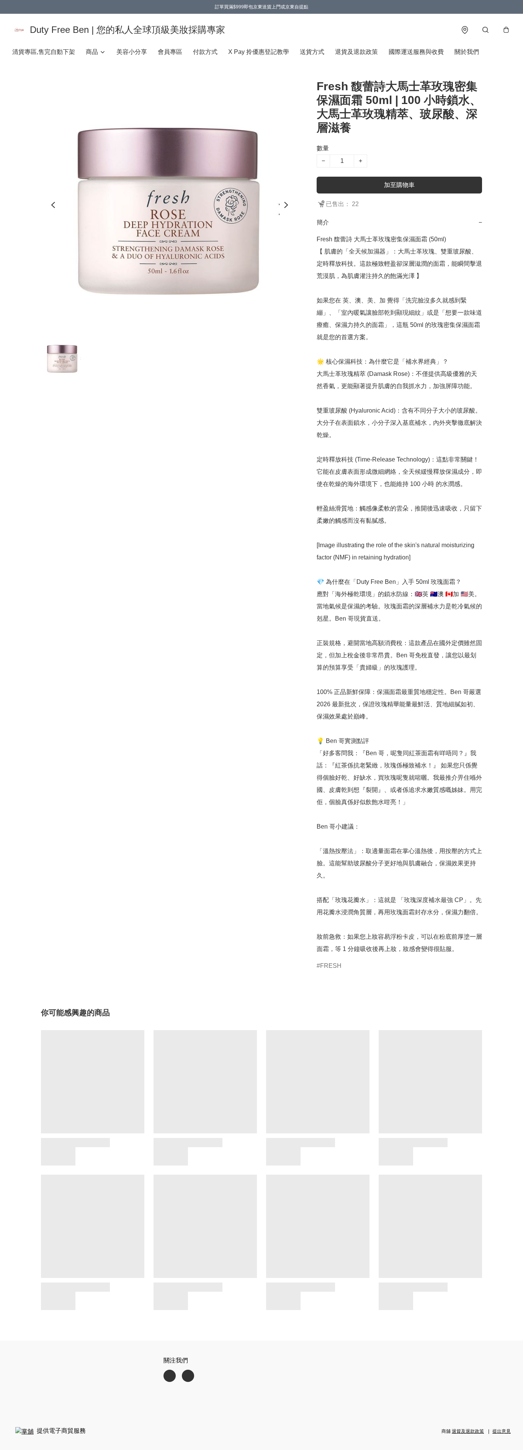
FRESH (331, 965)
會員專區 (170, 52)
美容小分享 (131, 52)
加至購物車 (399, 185)
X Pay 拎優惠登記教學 (258, 52)
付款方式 (205, 52)
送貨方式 (312, 52)
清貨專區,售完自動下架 (43, 52)
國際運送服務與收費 (416, 52)
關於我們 (466, 52)
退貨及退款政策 (356, 52)
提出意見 (501, 1431)
